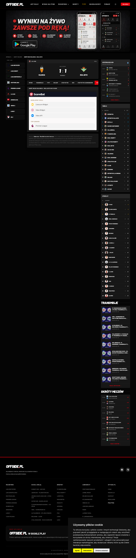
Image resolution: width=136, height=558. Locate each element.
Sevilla (109, 122)
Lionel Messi (86, 492)
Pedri (84, 509)
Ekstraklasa (10, 496)
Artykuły (34, 4)
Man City (60, 503)
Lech (58, 520)
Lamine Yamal (86, 513)
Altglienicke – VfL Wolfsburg (41, 513)
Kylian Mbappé (87, 499)
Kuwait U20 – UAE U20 (38, 489)
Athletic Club (111, 161)
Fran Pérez (112, 291)
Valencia (110, 153)
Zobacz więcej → (115, 100)
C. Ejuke (111, 271)
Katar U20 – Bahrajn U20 (39, 501)
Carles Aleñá (112, 238)
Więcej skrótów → (115, 443)
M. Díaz (110, 204)
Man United (60, 499)
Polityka (111, 503)
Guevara (111, 233)
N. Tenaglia (112, 214)
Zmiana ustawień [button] (101, 550)
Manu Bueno (112, 257)
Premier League (11, 499)
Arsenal (60, 506)
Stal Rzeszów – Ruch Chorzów (41, 520)
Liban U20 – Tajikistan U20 (40, 492)
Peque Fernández (113, 223)
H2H (73, 82)
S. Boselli (111, 243)
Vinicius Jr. (86, 503)
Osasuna (110, 169)
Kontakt (111, 496)
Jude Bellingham (88, 506)
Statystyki (65, 82)
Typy (84, 4)
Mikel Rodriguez (113, 219)
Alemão (111, 295)
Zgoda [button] (77, 550)
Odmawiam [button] (87, 550)
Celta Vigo (110, 149)
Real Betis (110, 145)
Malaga (109, 177)
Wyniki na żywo (48, 4)
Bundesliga (10, 506)
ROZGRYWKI (62, 4)
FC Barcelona (111, 134)
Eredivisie (9, 509)
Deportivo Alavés (113, 118)
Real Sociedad (111, 157)
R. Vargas (111, 286)
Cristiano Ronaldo (88, 489)
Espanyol (110, 114)
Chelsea (60, 509)
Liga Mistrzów (11, 489)
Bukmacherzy (95, 4)
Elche (109, 165)
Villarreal (111, 130)
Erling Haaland (87, 496)
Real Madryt (111, 138)
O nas (109, 489)
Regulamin (111, 499)
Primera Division (11, 503)
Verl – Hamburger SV (38, 509)
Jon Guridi (111, 228)
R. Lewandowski (87, 516)
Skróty (76, 4)
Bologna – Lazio (36, 516)
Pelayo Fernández (113, 267)
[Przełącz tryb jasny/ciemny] (115, 4)
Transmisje (39, 82)
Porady (107, 4)
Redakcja (111, 492)
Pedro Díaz (111, 276)
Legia (58, 516)
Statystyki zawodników (85, 82)
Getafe (109, 189)
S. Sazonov (111, 247)
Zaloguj (125, 4)
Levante (110, 185)
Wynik (31, 82)
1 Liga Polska (10, 516)
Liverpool (60, 496)
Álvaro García (113, 209)
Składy (55, 82)
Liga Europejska (11, 492)
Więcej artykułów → (115, 385)
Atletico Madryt (112, 142)
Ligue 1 (8, 513)
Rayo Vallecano (112, 181)
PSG (58, 513)
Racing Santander (113, 126)
